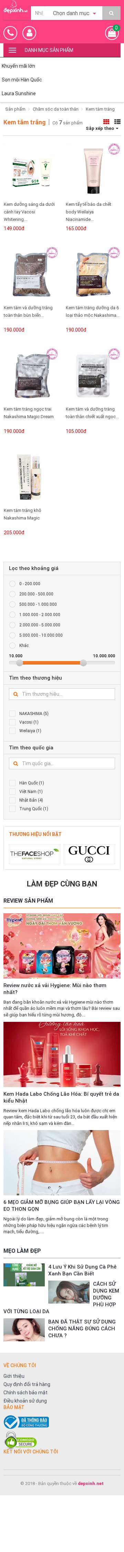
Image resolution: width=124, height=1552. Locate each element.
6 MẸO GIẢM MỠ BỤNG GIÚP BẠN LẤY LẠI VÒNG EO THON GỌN (61, 1205)
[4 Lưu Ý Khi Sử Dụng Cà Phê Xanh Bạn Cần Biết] (24, 1274)
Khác (24, 645)
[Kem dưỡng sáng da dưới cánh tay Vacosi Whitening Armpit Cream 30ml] (31, 170)
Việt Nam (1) (31, 791)
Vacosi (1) (29, 722)
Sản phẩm (15, 109)
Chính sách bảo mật (25, 1392)
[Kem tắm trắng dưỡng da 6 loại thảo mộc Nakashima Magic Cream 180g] (93, 273)
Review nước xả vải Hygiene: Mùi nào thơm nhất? (54, 988)
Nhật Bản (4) (31, 800)
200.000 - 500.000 (36, 594)
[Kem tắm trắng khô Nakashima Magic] (31, 476)
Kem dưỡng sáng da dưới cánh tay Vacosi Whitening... (29, 212)
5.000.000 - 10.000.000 (41, 635)
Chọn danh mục (72, 13)
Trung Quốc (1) (33, 808)
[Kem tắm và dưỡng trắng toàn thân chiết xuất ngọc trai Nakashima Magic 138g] (93, 375)
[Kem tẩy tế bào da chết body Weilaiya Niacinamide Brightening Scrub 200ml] (93, 170)
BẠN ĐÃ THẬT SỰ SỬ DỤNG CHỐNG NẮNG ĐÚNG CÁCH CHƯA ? (82, 1329)
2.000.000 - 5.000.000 (39, 625)
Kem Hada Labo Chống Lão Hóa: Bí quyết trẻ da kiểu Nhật (61, 1097)
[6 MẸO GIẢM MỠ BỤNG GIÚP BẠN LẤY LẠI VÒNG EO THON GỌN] (62, 1162)
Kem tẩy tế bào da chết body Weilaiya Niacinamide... (88, 212)
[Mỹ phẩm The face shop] (34, 854)
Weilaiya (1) (30, 730)
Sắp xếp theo (100, 128)
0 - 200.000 (29, 583)
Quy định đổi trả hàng (26, 1384)
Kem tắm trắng (100, 109)
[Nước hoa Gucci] (89, 854)
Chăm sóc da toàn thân (56, 109)
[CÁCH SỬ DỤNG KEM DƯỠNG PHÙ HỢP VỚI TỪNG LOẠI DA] (69, 1292)
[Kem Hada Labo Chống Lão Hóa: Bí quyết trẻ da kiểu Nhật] (62, 1054)
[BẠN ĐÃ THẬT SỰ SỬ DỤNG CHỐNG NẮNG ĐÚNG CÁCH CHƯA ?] (24, 1329)
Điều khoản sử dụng (25, 1401)
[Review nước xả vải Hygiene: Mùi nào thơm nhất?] (62, 934)
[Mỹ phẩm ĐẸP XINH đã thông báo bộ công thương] (62, 1422)
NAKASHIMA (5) (34, 713)
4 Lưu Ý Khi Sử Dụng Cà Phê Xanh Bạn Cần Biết (82, 1270)
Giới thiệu (13, 1376)
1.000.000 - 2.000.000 (39, 614)
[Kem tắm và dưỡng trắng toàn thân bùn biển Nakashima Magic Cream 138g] (31, 273)
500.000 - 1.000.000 (38, 604)
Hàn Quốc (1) (31, 783)
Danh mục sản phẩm (49, 50)
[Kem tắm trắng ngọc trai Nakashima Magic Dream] (31, 375)
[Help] (111, 13)
